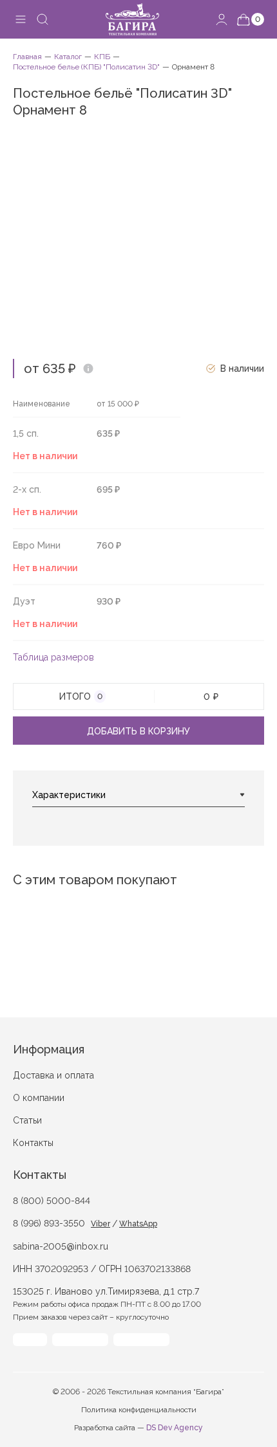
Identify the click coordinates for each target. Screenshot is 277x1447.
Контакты (33, 1143)
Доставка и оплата (53, 1075)
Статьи (27, 1120)
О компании (38, 1098)
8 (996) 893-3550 (49, 1223)
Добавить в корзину (138, 731)
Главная (27, 56)
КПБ (102, 56)
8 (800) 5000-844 (51, 1201)
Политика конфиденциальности (138, 1409)
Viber (100, 1223)
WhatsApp (138, 1223)
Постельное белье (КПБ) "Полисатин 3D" (86, 66)
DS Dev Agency (174, 1427)
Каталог (68, 56)
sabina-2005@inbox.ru (60, 1246)
